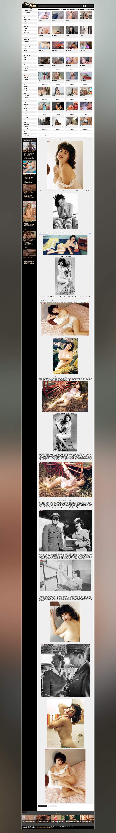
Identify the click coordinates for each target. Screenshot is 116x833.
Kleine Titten (26, 39)
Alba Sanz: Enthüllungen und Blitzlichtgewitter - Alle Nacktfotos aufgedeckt (28, 192)
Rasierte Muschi (27, 55)
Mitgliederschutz (46, 827)
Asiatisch (26, 79)
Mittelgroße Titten (27, 46)
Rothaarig (26, 126)
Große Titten (26, 32)
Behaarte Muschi (27, 19)
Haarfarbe (72, 9)
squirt (25, 73)
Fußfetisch (26, 30)
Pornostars (26, 117)
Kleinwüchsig (26, 41)
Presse (51, 827)
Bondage (25, 23)
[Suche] (81, 6)
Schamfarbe (76, 9)
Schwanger (26, 64)
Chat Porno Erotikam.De (28, 10)
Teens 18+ (26, 68)
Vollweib (25, 70)
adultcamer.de (29, 4)
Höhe (79, 9)
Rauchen (25, 57)
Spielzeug (26, 66)
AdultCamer (26, 75)
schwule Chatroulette (28, 8)
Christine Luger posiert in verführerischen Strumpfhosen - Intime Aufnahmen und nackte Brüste (29, 239)
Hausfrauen (26, 37)
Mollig (25, 48)
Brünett (25, 88)
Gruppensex (26, 35)
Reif (25, 59)
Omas (25, 52)
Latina (25, 43)
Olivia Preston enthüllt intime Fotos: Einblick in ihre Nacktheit (28, 222)
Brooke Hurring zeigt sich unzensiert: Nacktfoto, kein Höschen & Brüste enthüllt (29, 151)
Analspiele (26, 14)
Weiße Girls (26, 72)
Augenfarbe (68, 9)
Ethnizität (61, 9)
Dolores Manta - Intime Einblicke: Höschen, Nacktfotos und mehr (28, 257)
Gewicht (82, 9)
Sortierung (86, 9)
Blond (25, 21)
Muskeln (25, 50)
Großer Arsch (26, 34)
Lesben (25, 44)
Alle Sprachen (57, 9)
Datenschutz (37, 827)
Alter (64, 9)
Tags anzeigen (90, 9)
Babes (25, 17)
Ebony (25, 28)
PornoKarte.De (27, 12)
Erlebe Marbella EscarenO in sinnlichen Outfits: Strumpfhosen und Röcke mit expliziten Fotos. (29, 175)
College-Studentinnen (28, 26)
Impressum (41, 827)
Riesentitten (26, 61)
